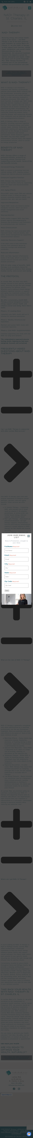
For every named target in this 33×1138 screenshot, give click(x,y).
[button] (29, 536)
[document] (16, 569)
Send (6, 590)
